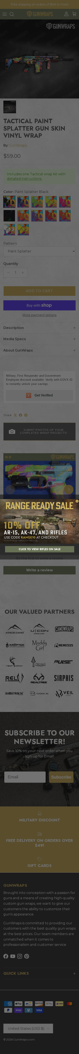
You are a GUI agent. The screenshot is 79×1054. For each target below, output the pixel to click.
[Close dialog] (77, 501)
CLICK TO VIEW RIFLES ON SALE (39, 549)
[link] (39, 521)
